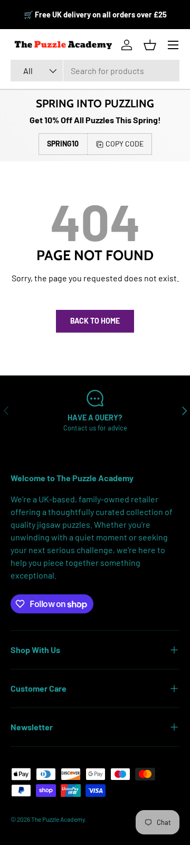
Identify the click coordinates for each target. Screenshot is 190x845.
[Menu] (173, 45)
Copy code (125, 143)
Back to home (95, 320)
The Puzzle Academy (58, 819)
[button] (150, 45)
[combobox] (95, 70)
